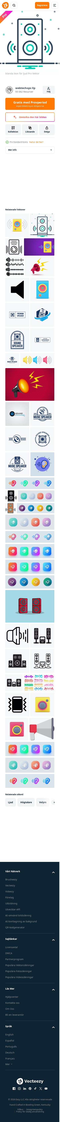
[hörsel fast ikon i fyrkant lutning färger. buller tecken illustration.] (29, 758)
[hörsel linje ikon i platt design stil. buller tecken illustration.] (23, 702)
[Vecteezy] (5, 5)
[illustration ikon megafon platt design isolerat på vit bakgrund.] (17, 1011)
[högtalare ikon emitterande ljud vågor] (17, 842)
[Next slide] (47, 1084)
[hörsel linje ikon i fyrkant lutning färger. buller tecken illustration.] (29, 773)
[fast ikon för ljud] (11, 690)
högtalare (26, 1084)
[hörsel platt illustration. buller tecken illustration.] (17, 658)
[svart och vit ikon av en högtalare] (39, 244)
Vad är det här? (36, 142)
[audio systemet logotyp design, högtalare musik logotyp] (17, 532)
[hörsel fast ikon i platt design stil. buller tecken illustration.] (24, 715)
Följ (48, 91)
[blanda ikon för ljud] (17, 247)
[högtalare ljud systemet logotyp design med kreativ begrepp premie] (17, 383)
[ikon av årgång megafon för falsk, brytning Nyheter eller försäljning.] (19, 310)
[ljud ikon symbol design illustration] (17, 333)
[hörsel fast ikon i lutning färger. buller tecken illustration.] (29, 677)
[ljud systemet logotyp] (17, 867)
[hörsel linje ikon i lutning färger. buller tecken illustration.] (29, 743)
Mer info (12, 147)
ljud (10, 1084)
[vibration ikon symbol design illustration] (17, 961)
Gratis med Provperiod (30, 103)
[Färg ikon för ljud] (48, 702)
